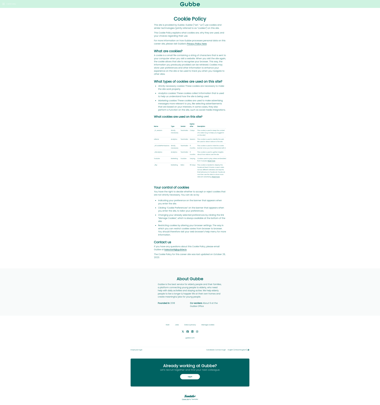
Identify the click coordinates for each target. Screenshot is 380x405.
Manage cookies (207, 325)
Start (167, 325)
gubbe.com (190, 338)
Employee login (136, 350)
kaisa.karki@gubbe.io (175, 249)
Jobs (177, 325)
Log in (190, 376)
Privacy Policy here (197, 43)
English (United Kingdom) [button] (237, 350)
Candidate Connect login (216, 350)
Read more (211, 161)
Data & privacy (190, 325)
